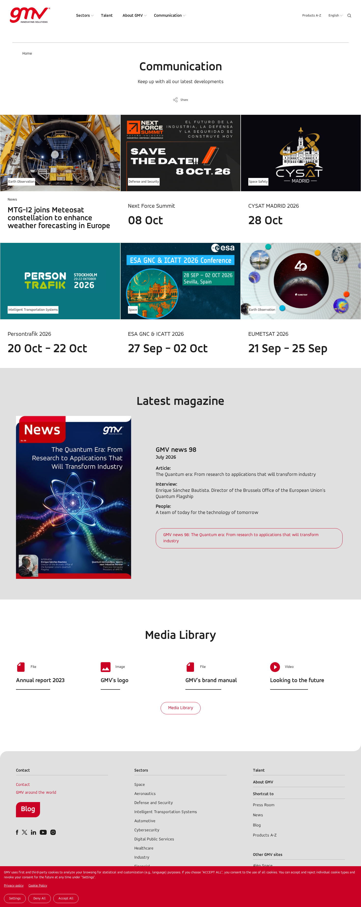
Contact (23, 785)
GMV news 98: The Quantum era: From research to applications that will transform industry (241, 538)
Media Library (180, 708)
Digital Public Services (154, 839)
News (258, 815)
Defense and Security (144, 182)
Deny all (39, 898)
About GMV (133, 16)
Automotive (144, 821)
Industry (141, 857)
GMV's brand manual (211, 681)
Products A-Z (311, 15)
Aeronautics (145, 794)
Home (27, 54)
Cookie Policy (37, 885)
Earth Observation (21, 182)
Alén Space (263, 866)
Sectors (83, 16)
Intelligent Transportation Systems (33, 310)
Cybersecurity (146, 830)
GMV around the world (36, 792)
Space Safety (258, 182)
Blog (28, 809)
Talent (107, 16)
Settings (15, 898)
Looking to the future (297, 681)
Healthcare (143, 848)
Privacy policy (14, 885)
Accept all (65, 898)
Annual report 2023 (40, 681)
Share (184, 100)
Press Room (263, 805)
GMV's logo (114, 681)
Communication (168, 16)
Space (133, 310)
